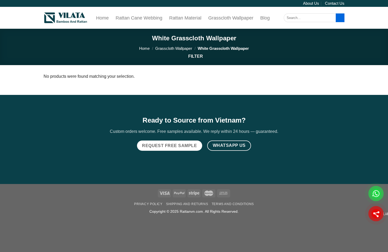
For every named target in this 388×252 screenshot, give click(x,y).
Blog (265, 18)
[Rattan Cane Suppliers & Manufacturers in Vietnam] (66, 18)
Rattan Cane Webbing (139, 18)
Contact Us (334, 3)
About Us (311, 3)
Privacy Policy (148, 204)
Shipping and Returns (187, 204)
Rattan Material (185, 18)
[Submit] (340, 17)
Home (102, 18)
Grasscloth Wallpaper (230, 18)
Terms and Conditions (233, 204)
